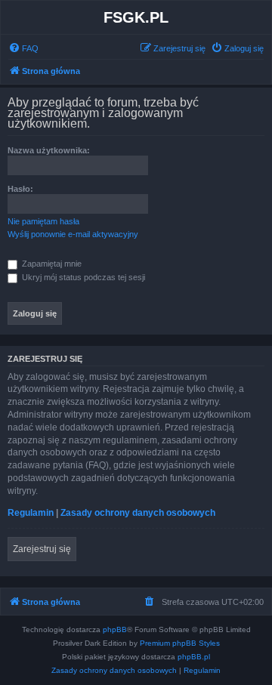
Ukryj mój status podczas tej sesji (82, 277)
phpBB (115, 629)
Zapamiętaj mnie (51, 263)
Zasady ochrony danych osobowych (137, 513)
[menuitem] (23, 48)
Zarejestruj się (42, 549)
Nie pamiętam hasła (43, 221)
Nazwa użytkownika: (49, 150)
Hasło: (20, 188)
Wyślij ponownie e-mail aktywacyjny (73, 234)
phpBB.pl (194, 657)
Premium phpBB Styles (180, 643)
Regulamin (31, 513)
